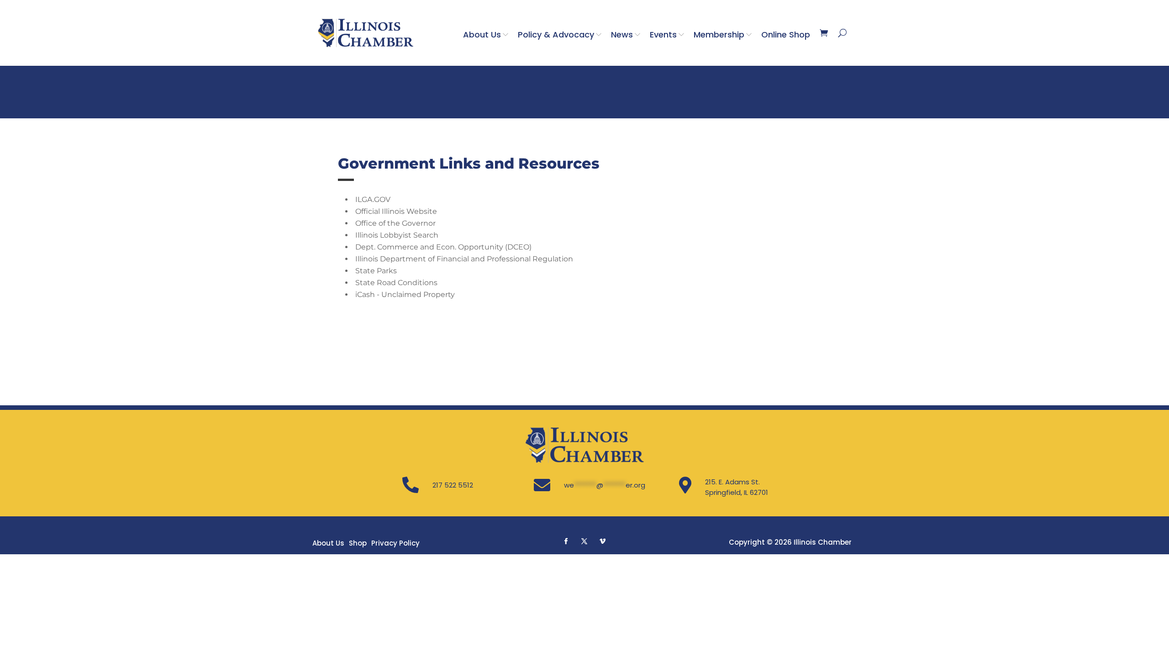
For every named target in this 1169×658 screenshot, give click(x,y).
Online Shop (785, 34)
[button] (566, 541)
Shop (358, 543)
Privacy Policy (395, 543)
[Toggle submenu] (507, 34)
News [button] (622, 34)
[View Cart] (824, 33)
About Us (482, 34)
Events (663, 34)
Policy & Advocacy (556, 34)
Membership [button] (719, 34)
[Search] (842, 33)
